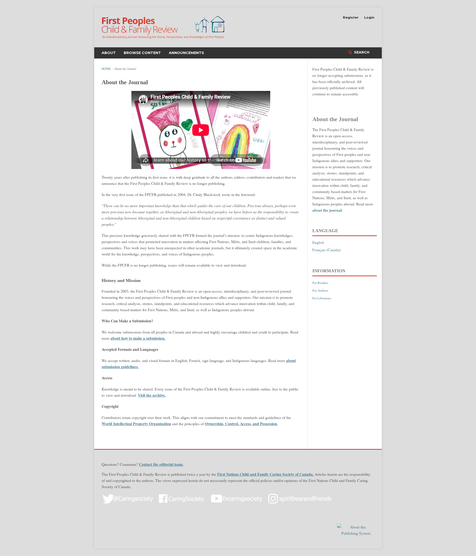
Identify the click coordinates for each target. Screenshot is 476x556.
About (109, 53)
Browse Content (142, 53)
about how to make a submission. (138, 338)
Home (106, 68)
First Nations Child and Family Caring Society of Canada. (265, 474)
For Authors (320, 290)
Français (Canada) (326, 249)
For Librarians (321, 298)
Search (361, 52)
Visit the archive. (152, 395)
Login (369, 17)
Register (350, 17)
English (318, 242)
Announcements (186, 53)
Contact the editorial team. (161, 464)
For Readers (320, 282)
